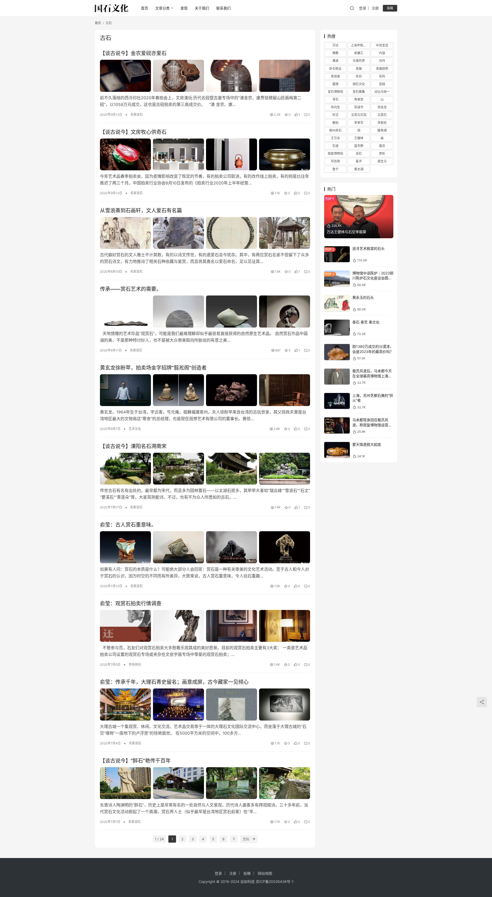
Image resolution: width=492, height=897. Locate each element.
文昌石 (382, 115)
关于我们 (202, 8)
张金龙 (382, 107)
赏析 (382, 153)
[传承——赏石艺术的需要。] (205, 311)
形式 (335, 115)
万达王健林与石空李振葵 (346, 232)
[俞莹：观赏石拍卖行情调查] (205, 626)
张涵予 (358, 107)
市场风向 (135, 664)
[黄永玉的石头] (337, 303)
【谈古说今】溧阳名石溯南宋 (133, 446)
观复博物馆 (335, 153)
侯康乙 (358, 53)
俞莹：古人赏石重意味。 (128, 525)
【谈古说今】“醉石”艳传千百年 (135, 761)
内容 (382, 53)
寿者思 (358, 99)
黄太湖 (358, 169)
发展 (359, 69)
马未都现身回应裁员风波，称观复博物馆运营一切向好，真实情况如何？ (372, 425)
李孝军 (358, 123)
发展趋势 (382, 69)
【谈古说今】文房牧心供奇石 (133, 132)
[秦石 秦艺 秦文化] (337, 328)
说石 (359, 153)
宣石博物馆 (335, 92)
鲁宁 (335, 169)
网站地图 (265, 873)
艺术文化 (135, 429)
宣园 (382, 84)
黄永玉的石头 (363, 297)
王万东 (335, 138)
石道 (335, 146)
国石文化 (359, 84)
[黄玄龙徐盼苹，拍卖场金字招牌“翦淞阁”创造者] (205, 390)
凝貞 (335, 61)
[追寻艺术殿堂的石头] (337, 254)
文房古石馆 (358, 115)
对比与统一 (382, 92)
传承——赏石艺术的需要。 (130, 289)
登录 (362, 8)
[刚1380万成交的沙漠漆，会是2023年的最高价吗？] (337, 352)
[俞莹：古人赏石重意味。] (205, 547)
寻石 (335, 99)
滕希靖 (382, 130)
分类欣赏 (359, 61)
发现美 (335, 76)
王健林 (358, 138)
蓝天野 (358, 146)
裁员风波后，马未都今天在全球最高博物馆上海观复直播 (372, 376)
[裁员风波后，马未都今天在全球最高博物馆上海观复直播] (337, 377)
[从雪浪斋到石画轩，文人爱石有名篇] (205, 233)
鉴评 (359, 161)
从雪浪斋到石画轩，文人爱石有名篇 (141, 211)
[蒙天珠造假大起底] (337, 450)
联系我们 (223, 8)
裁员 (382, 146)
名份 (359, 76)
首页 (144, 8)
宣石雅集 (359, 92)
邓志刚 (335, 161)
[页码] (253, 839)
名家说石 (136, 114)
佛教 (335, 53)
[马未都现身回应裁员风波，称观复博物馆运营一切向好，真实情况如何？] (337, 425)
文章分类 (162, 8)
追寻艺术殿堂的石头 (368, 249)
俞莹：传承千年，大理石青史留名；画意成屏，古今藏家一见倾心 (174, 682)
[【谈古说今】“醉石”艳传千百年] (205, 783)
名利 (382, 76)
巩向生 (335, 107)
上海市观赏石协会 (360, 45)
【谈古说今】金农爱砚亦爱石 (133, 53)
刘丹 (382, 61)
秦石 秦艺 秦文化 (366, 322)
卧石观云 (335, 69)
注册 (375, 8)
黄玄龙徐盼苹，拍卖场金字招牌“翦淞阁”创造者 (153, 368)
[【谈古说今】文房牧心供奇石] (205, 154)
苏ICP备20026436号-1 (275, 881)
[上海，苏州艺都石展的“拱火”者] (337, 401)
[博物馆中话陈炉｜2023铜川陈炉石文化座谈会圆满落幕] (337, 279)
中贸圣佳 (382, 45)
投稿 (390, 8)
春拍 (335, 123)
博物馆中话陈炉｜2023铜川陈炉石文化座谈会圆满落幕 (372, 278)
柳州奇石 (335, 130)
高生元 (382, 161)
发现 (184, 8)
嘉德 (335, 84)
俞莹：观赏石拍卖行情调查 (130, 603)
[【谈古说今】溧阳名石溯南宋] (205, 469)
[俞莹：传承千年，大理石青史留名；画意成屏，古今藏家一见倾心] (205, 704)
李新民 (382, 123)
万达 (335, 45)
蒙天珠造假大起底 (366, 444)
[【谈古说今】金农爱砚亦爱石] (205, 76)
